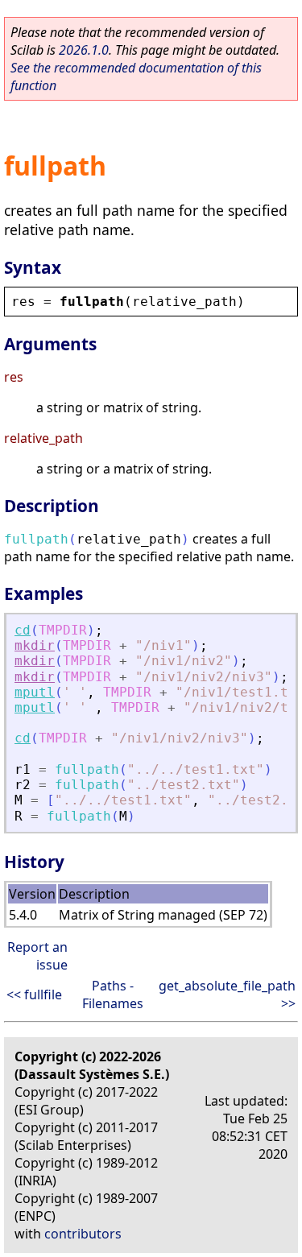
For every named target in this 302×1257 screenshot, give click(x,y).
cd (22, 630)
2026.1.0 (84, 50)
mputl (34, 692)
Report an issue (37, 956)
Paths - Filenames (112, 994)
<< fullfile (34, 994)
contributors (83, 1234)
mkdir (34, 645)
